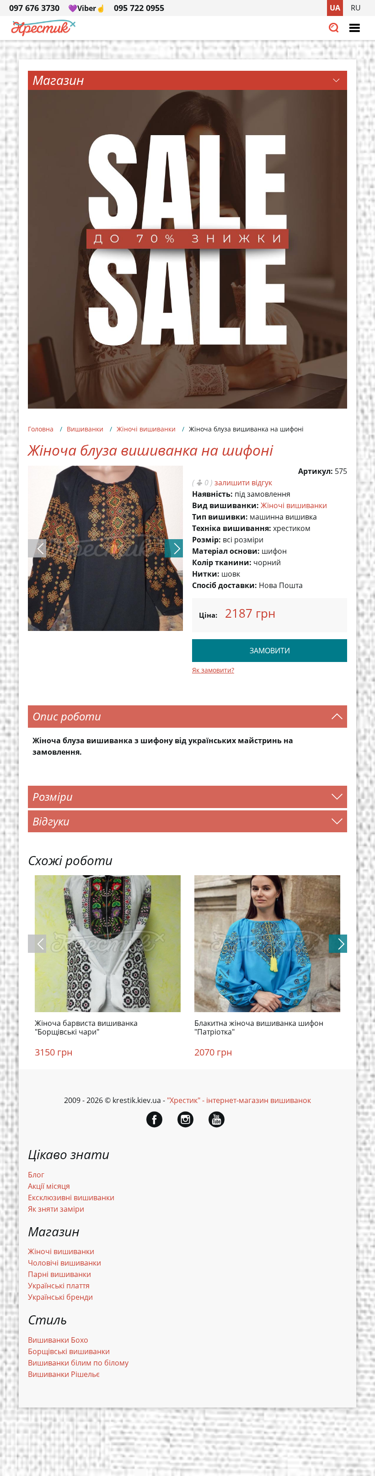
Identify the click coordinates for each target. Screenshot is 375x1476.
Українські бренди (60, 1297)
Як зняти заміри (56, 1209)
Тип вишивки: (220, 517)
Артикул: (315, 471)
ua (335, 8)
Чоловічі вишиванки (64, 1263)
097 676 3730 (34, 7)
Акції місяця (49, 1186)
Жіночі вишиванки (146, 429)
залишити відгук (243, 483)
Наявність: (212, 494)
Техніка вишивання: (231, 528)
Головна (41, 429)
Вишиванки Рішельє (64, 1374)
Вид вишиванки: (225, 505)
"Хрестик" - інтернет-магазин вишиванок (239, 1100)
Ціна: (208, 615)
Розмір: (206, 540)
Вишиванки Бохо (58, 1340)
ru (356, 8)
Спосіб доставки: (224, 585)
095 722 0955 (139, 7)
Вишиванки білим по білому (78, 1363)
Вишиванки (85, 429)
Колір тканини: (222, 562)
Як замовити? (213, 670)
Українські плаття (59, 1286)
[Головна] (43, 34)
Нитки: (206, 574)
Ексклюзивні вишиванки (71, 1197)
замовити (270, 651)
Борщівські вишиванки (69, 1351)
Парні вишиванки (59, 1274)
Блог (36, 1175)
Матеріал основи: (226, 551)
